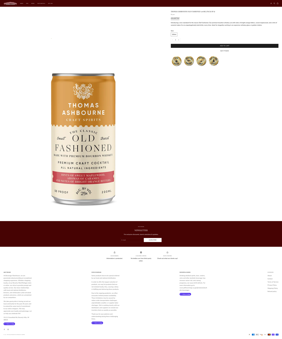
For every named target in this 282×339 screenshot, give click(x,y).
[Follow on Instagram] (8, 329)
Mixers (32, 3)
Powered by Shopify (20, 334)
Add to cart (224, 46)
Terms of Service (273, 282)
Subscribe (153, 240)
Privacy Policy (272, 285)
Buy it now (224, 51)
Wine (27, 3)
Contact (270, 279)
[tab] (175, 18)
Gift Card (50, 3)
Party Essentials (41, 3)
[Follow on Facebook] (4, 329)
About (270, 276)
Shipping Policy (273, 288)
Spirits (21, 3)
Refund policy (272, 291)
